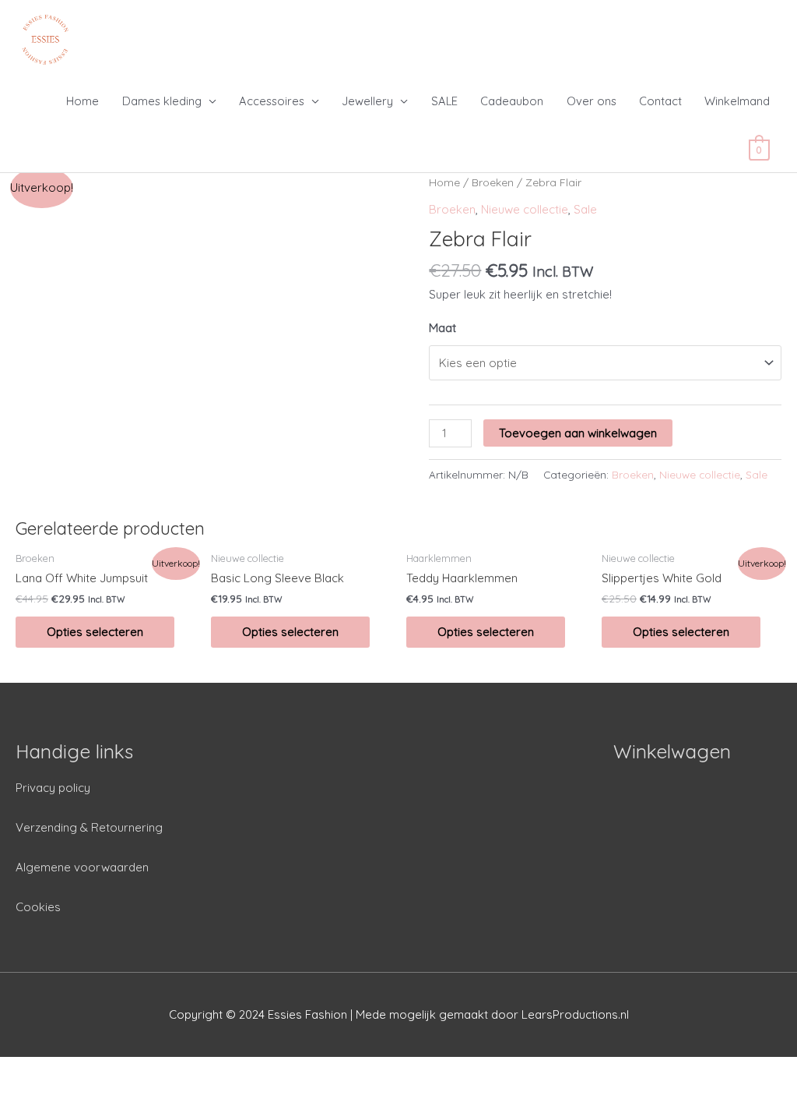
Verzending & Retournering (89, 827)
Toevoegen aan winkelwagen (578, 433)
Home (82, 101)
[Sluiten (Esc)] (31, 1070)
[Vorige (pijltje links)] (31, 1091)
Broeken (493, 182)
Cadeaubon (511, 101)
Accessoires (271, 101)
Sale (585, 209)
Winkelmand (737, 101)
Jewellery (367, 101)
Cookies (38, 906)
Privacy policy (53, 787)
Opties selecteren (95, 631)
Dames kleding (162, 101)
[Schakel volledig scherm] (162, 1070)
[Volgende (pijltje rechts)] (96, 1091)
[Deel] (96, 1070)
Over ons (591, 101)
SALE (444, 101)
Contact (660, 101)
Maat (442, 327)
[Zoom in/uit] (227, 1070)
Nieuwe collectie (524, 209)
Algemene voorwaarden (82, 867)
